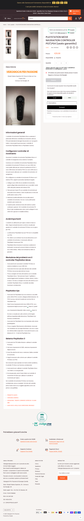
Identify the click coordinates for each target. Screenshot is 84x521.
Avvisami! (62, 107)
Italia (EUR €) (7, 510)
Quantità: (48, 63)
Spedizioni (38, 466)
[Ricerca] (70, 18)
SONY (47, 47)
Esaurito (53, 80)
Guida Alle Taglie (39, 476)
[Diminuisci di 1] (56, 63)
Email (54, 97)
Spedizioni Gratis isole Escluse (28, 441)
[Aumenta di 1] (66, 63)
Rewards (37, 484)
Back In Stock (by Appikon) (64, 116)
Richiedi (62, 478)
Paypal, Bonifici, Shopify (55, 451)
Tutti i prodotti (11, 24)
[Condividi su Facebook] (68, 47)
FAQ (36, 479)
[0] (79, 18)
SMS (69, 97)
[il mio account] (76, 18)
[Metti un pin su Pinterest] (71, 47)
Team (36, 481)
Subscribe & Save (76, 12)
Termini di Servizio (40, 474)
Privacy (37, 468)
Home (4, 24)
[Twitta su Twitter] (74, 47)
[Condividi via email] (77, 47)
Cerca (36, 463)
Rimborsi (37, 471)
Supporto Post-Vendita (26, 451)
